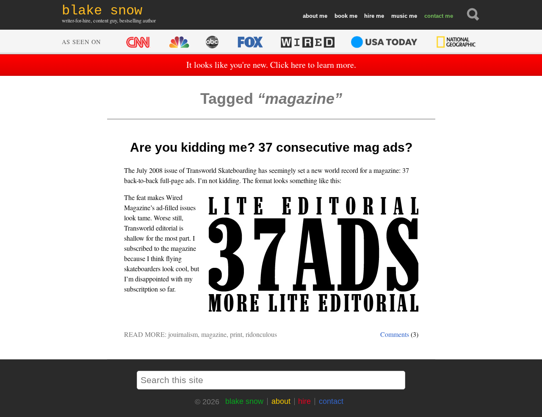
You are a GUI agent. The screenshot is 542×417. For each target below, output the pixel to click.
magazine (214, 334)
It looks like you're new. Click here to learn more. (271, 64)
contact (433, 16)
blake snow (244, 401)
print (236, 334)
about (310, 16)
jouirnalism (183, 334)
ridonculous (261, 334)
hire (369, 16)
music (399, 16)
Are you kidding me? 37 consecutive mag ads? (271, 147)
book (341, 16)
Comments (394, 334)
